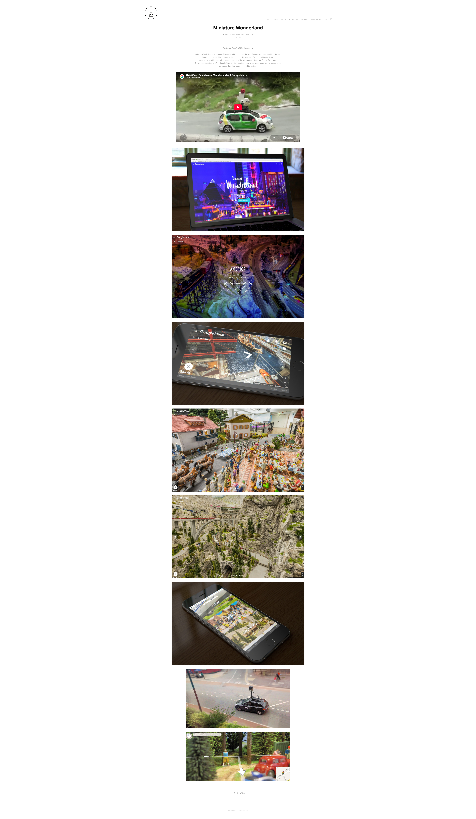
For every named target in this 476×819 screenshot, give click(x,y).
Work (276, 19)
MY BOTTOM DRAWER (289, 19)
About (268, 19)
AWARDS (304, 19)
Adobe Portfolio (242, 810)
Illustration (316, 19)
